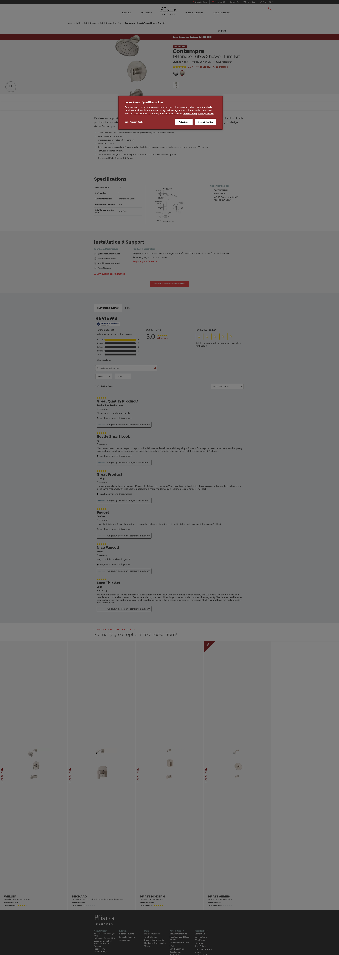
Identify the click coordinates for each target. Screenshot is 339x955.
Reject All (183, 122)
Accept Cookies (205, 122)
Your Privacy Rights (135, 122)
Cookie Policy (190, 113)
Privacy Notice (206, 113)
